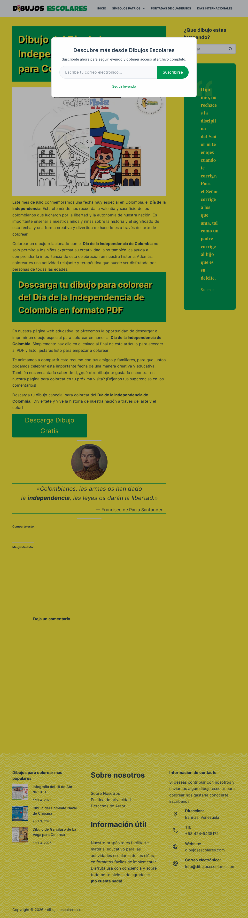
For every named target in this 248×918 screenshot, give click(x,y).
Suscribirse (173, 72)
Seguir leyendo (124, 86)
